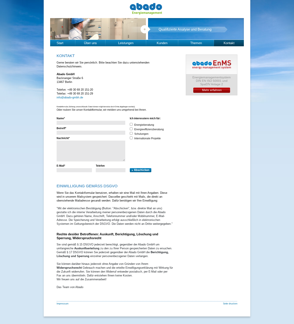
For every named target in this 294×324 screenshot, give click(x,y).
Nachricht (63, 138)
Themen (196, 43)
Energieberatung (144, 124)
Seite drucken (230, 303)
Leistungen (125, 43)
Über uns (90, 43)
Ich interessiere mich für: (145, 118)
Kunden (162, 43)
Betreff (61, 128)
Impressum (62, 303)
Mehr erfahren (212, 90)
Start (60, 43)
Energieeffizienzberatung (149, 129)
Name (61, 118)
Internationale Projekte (147, 138)
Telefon (100, 165)
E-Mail (61, 165)
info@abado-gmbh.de (70, 97)
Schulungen (141, 133)
